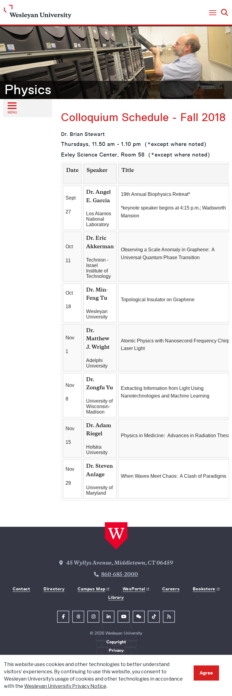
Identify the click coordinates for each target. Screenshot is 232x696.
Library (116, 597)
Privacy (116, 650)
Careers (170, 589)
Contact (21, 589)
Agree (206, 673)
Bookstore (204, 589)
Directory (54, 589)
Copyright (116, 642)
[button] (212, 13)
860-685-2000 (119, 574)
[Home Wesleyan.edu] (37, 13)
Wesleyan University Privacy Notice (65, 686)
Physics (28, 89)
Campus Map (91, 589)
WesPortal (134, 589)
